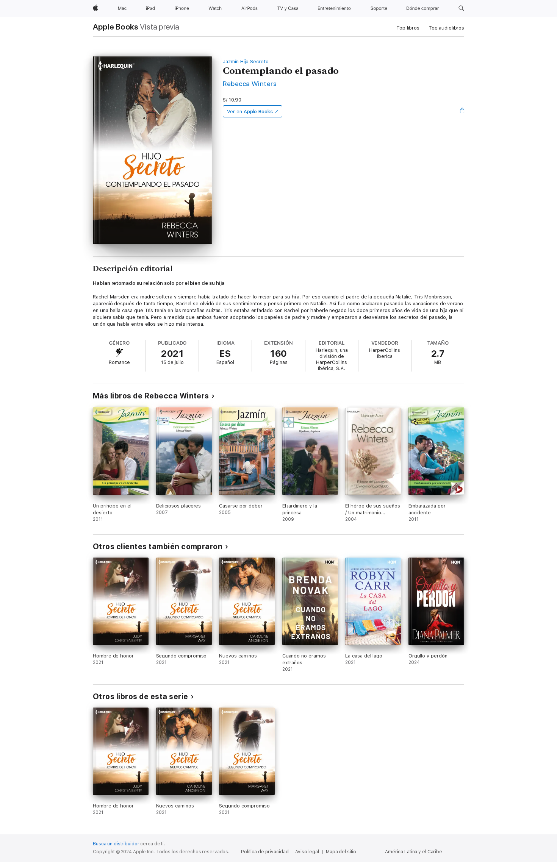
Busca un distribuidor (116, 843)
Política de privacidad (264, 851)
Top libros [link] (407, 28)
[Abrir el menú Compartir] (462, 111)
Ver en (250, 111)
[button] (461, 8)
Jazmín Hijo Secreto (246, 61)
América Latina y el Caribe (413, 851)
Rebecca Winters (250, 83)
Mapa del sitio (341, 851)
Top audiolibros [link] (446, 28)
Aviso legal (307, 851)
